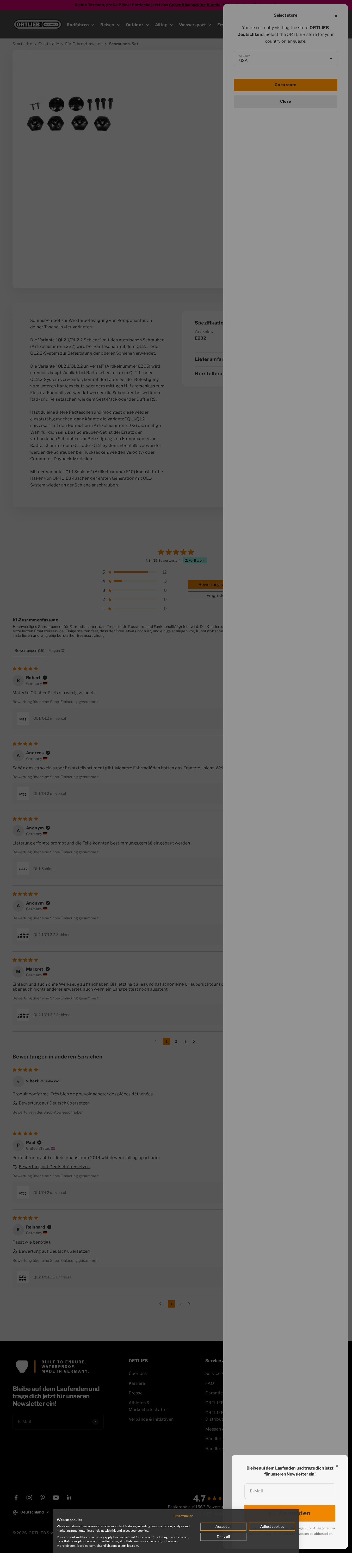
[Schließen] (337, 1465)
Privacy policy (183, 1516)
